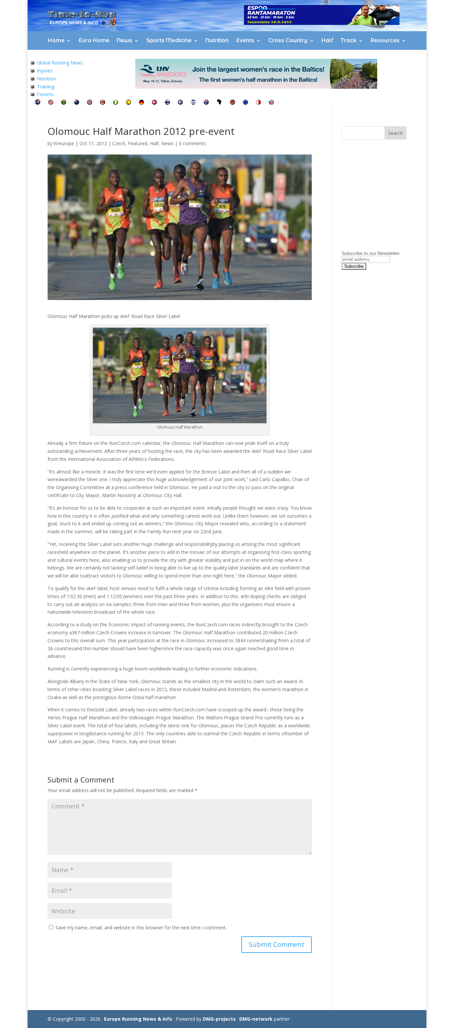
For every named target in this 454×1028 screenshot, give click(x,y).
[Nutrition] (32, 78)
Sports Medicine (168, 40)
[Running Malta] (258, 103)
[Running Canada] (102, 103)
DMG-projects (219, 1019)
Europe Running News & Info (138, 1019)
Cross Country (287, 40)
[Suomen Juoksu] (167, 103)
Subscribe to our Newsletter (371, 253)
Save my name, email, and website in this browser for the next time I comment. (141, 927)
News (124, 40)
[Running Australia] (206, 103)
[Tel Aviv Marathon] (193, 103)
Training (45, 86)
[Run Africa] (219, 103)
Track (349, 40)
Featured (137, 143)
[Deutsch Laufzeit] (141, 103)
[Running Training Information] (32, 86)
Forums (45, 94)
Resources (385, 40)
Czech (118, 143)
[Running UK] (89, 103)
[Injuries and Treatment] (32, 70)
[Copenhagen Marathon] (154, 103)
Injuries (45, 70)
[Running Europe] (245, 103)
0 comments (192, 143)
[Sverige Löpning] (180, 103)
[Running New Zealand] (76, 103)
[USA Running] (50, 103)
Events (245, 40)
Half (327, 40)
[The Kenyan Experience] (232, 103)
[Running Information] (37, 103)
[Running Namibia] (271, 103)
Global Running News (60, 62)
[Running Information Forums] (32, 94)
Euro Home (93, 40)
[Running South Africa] (63, 103)
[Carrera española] (128, 103)
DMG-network (256, 1019)
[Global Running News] (32, 62)
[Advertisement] (383, 207)
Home (56, 40)
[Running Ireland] (115, 103)
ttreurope (64, 143)
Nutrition (217, 40)
